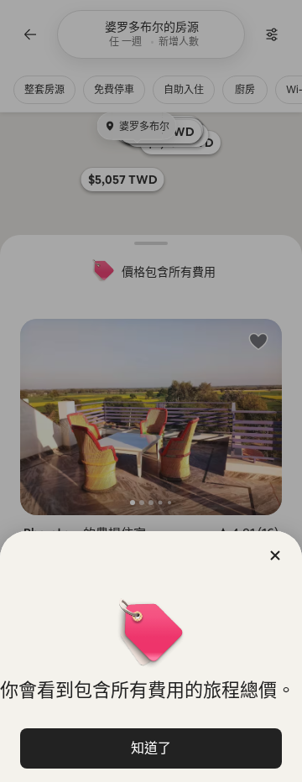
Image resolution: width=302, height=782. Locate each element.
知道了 (151, 748)
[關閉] (275, 555)
